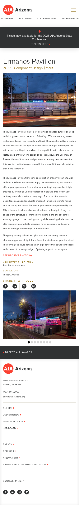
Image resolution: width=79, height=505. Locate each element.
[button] (73, 10)
